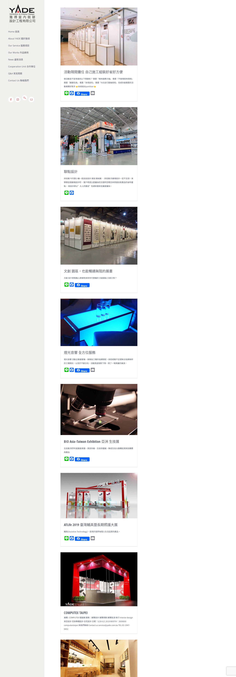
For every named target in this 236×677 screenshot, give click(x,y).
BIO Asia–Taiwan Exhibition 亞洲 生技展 (91, 441)
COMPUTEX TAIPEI (76, 612)
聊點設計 (71, 171)
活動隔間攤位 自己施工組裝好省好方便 (93, 72)
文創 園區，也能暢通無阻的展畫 (88, 271)
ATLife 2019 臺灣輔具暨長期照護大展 (91, 524)
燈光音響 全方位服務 (79, 352)
